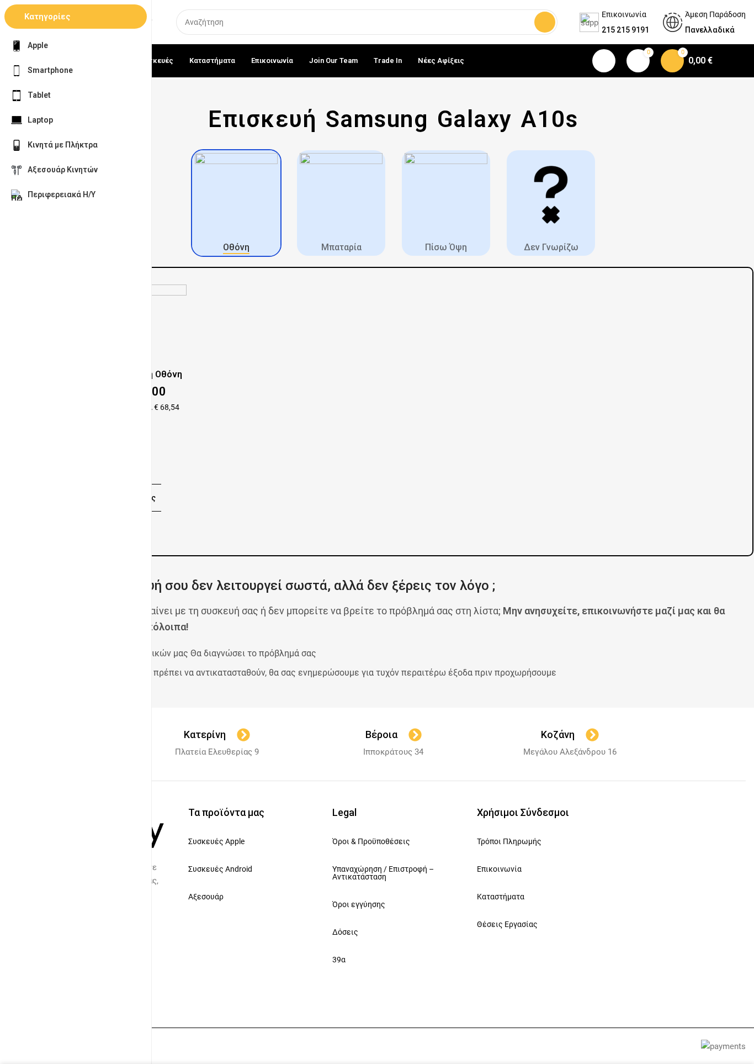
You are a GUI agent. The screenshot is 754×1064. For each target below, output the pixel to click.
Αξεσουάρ (206, 896)
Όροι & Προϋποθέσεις (371, 841)
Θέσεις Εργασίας (507, 924)
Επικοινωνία (499, 869)
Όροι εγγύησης (358, 904)
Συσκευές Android (220, 869)
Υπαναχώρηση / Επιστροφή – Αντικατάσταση (383, 873)
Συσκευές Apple (216, 841)
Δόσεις (345, 932)
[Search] (544, 22)
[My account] (604, 61)
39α (339, 959)
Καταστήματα (500, 896)
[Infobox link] (614, 22)
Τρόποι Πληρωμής (509, 841)
